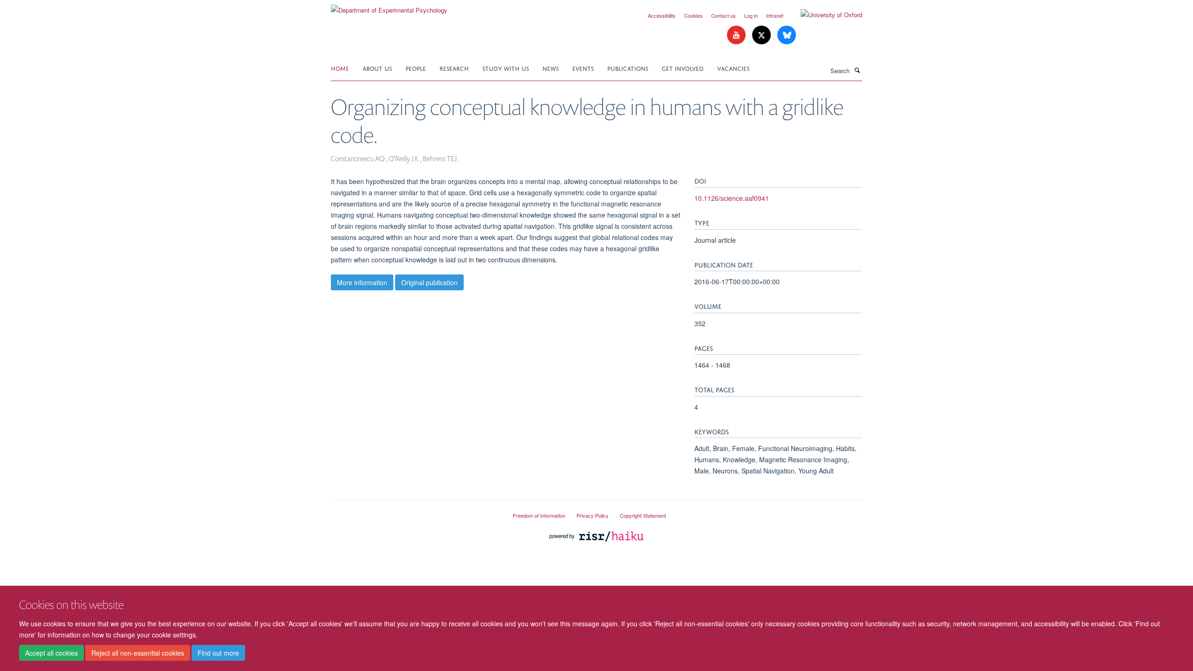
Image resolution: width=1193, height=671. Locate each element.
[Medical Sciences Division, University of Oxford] (415, 511)
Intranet (774, 15)
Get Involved (683, 67)
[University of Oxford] (824, 15)
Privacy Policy (592, 515)
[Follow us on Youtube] (737, 35)
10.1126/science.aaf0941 (731, 198)
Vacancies (733, 67)
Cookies (693, 15)
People (415, 67)
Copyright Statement (643, 515)
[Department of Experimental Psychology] (389, 6)
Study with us (505, 67)
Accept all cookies (51, 652)
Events (583, 67)
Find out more (218, 652)
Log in (751, 15)
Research (454, 67)
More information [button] (362, 282)
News (550, 67)
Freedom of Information (539, 515)
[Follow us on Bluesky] (786, 35)
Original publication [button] (429, 282)
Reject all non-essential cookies (137, 652)
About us (377, 67)
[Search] (857, 70)
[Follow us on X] (762, 35)
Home (340, 67)
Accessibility (662, 15)
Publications (627, 67)
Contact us (723, 15)
